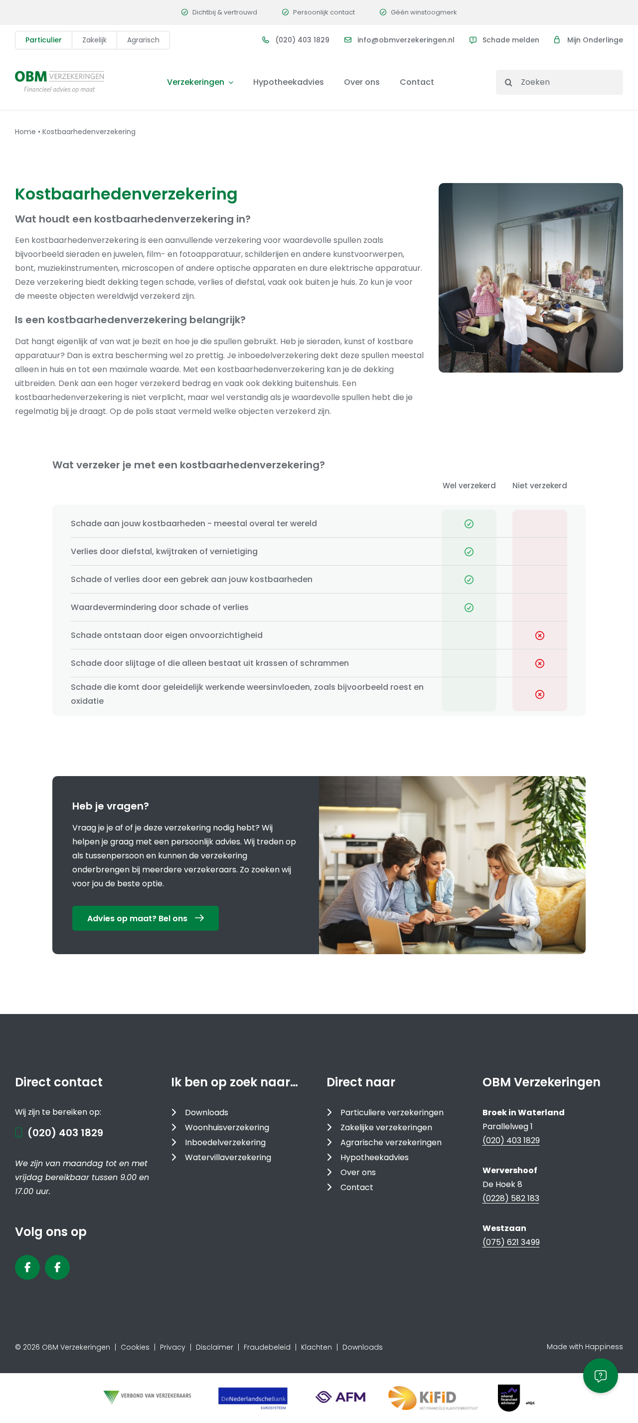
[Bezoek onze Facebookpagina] (27, 1267)
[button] (600, 1375)
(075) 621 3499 (511, 1242)
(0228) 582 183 (510, 1198)
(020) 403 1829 (302, 39)
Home (25, 132)
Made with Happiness (585, 1347)
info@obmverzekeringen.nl (406, 39)
